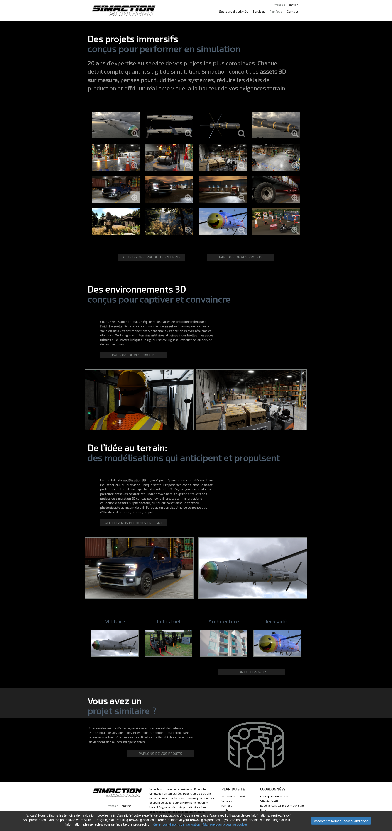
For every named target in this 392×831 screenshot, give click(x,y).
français (279, 4)
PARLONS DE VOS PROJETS (240, 257)
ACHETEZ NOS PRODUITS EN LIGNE (151, 257)
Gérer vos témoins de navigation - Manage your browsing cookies (200, 824)
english (293, 4)
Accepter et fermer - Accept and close (341, 821)
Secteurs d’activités (233, 11)
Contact (292, 11)
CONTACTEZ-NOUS (252, 672)
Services (259, 11)
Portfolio (276, 11)
